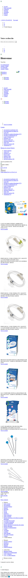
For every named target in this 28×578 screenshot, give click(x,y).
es (4, 25)
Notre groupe (7, 504)
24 (6, 167)
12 (3, 167)
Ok (9, 576)
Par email (15, 20)
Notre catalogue (8, 515)
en (4, 24)
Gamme (3, 127)
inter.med (6, 509)
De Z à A (14, 172)
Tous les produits (8, 124)
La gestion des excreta (9, 520)
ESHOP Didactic (8, 547)
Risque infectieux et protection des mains (14, 525)
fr (4, 22)
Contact (6, 15)
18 (4, 167)
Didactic (6, 13)
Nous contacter (4, 499)
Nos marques (7, 505)
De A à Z (9, 172)
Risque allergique (8, 526)
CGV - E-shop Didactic (9, 555)
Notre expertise (7, 516)
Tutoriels (6, 10)
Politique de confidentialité (10, 552)
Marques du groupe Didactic (8, 148)
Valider (6, 66)
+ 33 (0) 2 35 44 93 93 (6, 20)
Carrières (6, 532)
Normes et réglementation (10, 527)
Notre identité (7, 533)
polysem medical (8, 541)
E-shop (5, 529)
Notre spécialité (7, 8)
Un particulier (4, 67)
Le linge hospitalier (8, 523)
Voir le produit (4, 229)
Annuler (3, 66)
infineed (6, 508)
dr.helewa (6, 513)
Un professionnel (5, 64)
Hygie (5, 511)
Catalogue (6, 9)
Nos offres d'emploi (8, 534)
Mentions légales (8, 551)
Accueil (6, 6)
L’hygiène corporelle (9, 522)
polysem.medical (8, 506)
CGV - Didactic (8, 554)
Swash (5, 512)
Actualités (6, 12)
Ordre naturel (4, 172)
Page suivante (4, 495)
